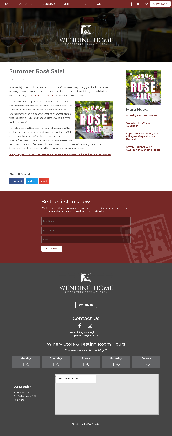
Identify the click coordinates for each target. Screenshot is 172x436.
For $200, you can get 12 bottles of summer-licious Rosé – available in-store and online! (60, 154)
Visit (66, 4)
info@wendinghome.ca (89, 332)
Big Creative (93, 424)
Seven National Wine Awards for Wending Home (143, 148)
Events (81, 4)
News (97, 4)
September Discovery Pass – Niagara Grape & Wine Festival (143, 136)
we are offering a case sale (40, 95)
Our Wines (25, 4)
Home (7, 4)
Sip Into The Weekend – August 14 (141, 125)
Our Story (49, 4)
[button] (16, 181)
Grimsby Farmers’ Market (142, 115)
